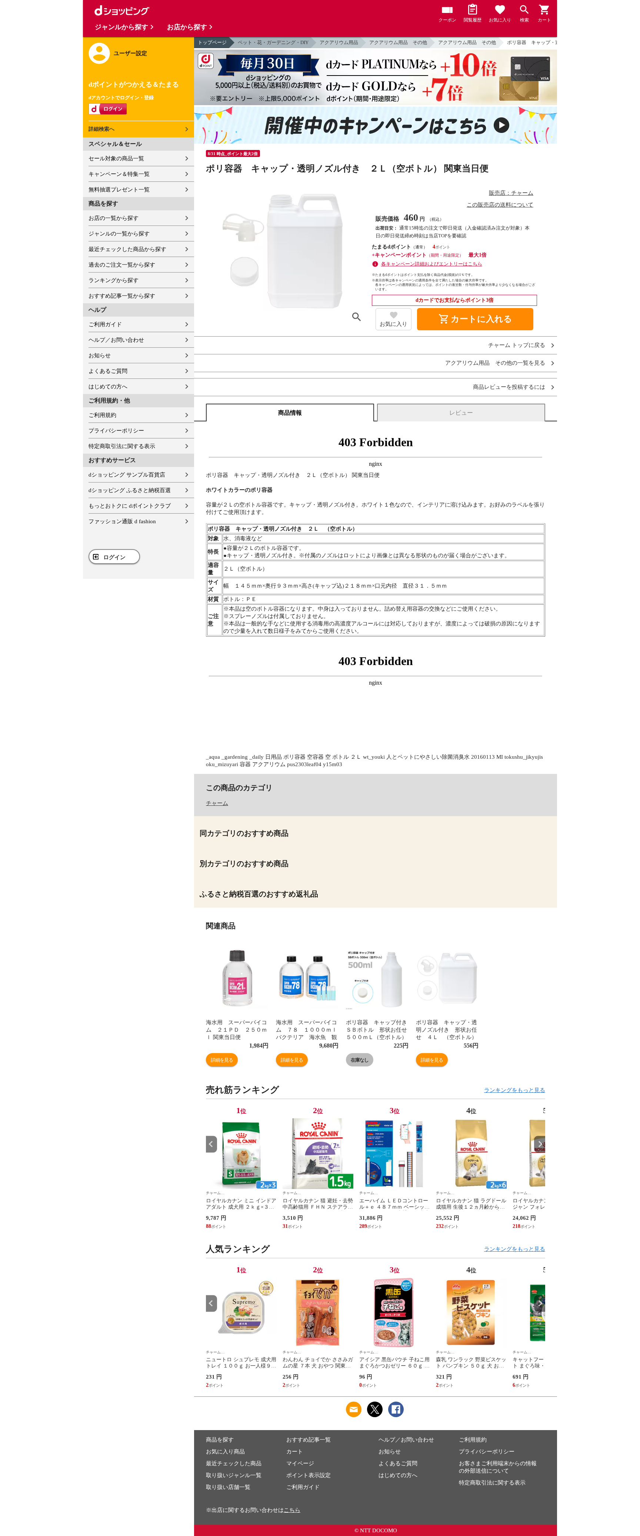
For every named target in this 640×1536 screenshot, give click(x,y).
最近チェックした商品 (233, 1463)
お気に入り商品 (225, 1452)
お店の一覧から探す (114, 218)
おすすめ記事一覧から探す (122, 296)
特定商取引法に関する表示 (122, 446)
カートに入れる (475, 319)
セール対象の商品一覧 (116, 158)
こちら (292, 1510)
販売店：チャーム (511, 193)
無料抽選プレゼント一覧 (119, 190)
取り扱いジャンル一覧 (233, 1475)
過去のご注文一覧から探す (122, 265)
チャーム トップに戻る (516, 345)
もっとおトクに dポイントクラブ (130, 506)
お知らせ (100, 355)
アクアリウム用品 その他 (398, 42)
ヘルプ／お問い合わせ (116, 340)
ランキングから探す (114, 280)
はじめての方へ (108, 387)
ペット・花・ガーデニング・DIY (273, 42)
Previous (211, 1144)
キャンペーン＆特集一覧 (119, 174)
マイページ (300, 1463)
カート (294, 1452)
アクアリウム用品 (339, 42)
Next (539, 1144)
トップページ (212, 42)
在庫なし (360, 1060)
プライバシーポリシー (116, 431)
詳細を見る (222, 1060)
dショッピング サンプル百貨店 (127, 475)
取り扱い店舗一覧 (228, 1487)
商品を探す (220, 1440)
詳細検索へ (101, 129)
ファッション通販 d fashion (122, 521)
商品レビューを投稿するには (509, 387)
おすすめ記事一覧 (308, 1440)
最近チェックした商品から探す (127, 249)
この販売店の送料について (500, 205)
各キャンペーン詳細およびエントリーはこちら (431, 264)
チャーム (217, 803)
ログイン (114, 557)
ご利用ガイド (105, 324)
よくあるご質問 (108, 371)
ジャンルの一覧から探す (119, 234)
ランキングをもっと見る (514, 1090)
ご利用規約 (102, 415)
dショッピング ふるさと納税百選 (130, 490)
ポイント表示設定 (308, 1475)
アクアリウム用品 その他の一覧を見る (495, 363)
